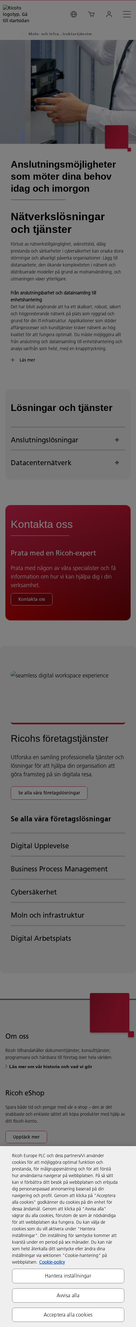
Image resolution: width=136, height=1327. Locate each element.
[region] (68, 1236)
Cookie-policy (52, 1262)
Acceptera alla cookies (68, 1314)
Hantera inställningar (68, 1276)
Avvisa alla (68, 1295)
